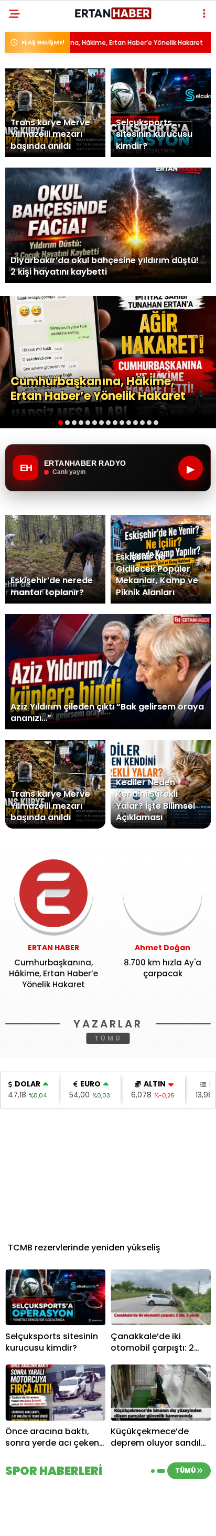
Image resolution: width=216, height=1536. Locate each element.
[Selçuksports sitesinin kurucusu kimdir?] (55, 1297)
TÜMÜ (108, 1038)
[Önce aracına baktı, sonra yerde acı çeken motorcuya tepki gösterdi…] (55, 1392)
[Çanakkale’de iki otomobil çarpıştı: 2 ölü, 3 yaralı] (161, 1297)
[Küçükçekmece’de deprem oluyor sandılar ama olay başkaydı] (161, 1392)
